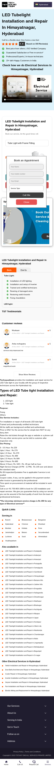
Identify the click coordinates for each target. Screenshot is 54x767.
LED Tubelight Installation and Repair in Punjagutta (23, 563)
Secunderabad (43, 532)
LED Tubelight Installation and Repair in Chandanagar (24, 634)
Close (26, 202)
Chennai (25, 524)
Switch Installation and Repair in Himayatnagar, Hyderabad (26, 666)
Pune (40, 528)
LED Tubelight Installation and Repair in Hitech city (23, 626)
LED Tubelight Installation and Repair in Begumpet (23, 651)
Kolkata (24, 528)
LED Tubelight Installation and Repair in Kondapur (23, 622)
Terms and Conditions (33, 752)
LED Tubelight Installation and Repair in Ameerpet (23, 559)
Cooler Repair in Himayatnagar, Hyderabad (20, 674)
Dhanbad (41, 524)
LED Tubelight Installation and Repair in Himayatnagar (24, 576)
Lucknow (8, 537)
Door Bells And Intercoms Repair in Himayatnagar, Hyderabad (27, 670)
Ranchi (7, 520)
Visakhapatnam (10, 541)
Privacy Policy (18, 752)
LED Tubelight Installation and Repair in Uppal (21, 618)
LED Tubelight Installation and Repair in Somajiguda (24, 568)
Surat (24, 537)
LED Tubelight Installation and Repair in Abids (21, 639)
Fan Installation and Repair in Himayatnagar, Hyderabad (25, 686)
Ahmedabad (42, 537)
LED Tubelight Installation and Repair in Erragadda (23, 589)
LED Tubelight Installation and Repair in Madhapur (23, 601)
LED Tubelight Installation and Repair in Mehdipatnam (24, 647)
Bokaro (24, 532)
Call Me (26, 195)
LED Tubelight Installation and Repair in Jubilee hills (24, 584)
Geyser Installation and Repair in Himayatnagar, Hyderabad (26, 682)
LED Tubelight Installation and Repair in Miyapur (22, 614)
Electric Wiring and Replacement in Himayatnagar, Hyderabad (27, 691)
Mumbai (8, 528)
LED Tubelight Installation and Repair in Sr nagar (22, 655)
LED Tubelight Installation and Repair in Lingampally (24, 643)
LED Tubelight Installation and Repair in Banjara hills (24, 580)
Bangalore (42, 520)
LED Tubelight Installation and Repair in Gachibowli (23, 572)
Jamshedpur (9, 532)
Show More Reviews (27, 374)
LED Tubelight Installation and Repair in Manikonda (23, 630)
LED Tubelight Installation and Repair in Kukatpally (23, 551)
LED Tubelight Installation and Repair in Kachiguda (23, 609)
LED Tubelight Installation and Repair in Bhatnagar (23, 605)
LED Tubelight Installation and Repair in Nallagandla (24, 593)
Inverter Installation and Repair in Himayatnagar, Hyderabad (26, 678)
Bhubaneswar (27, 520)
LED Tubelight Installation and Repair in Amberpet (23, 555)
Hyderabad (9, 524)
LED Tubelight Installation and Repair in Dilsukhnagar (24, 597)
